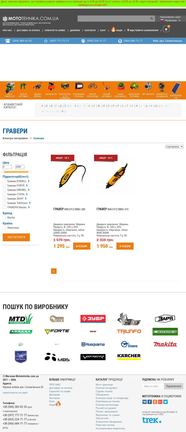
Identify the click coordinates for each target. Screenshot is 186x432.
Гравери (38, 138)
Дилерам (75, 30)
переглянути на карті (15, 392)
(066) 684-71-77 (133, 40)
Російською (171, 20)
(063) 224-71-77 (96, 40)
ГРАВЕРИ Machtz (17, 207)
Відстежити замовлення (143, 30)
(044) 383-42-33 (22, 40)
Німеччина (13, 227)
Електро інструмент (15, 138)
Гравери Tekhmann (17, 203)
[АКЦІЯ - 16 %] (116, 175)
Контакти (90, 30)
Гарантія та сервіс (55, 30)
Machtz (11, 217)
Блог (103, 30)
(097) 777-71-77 (59, 40)
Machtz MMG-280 (69, 209)
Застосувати (16, 237)
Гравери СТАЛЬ (16, 194)
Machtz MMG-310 (112, 209)
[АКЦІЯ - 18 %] (72, 175)
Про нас (7, 30)
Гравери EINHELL (17, 181)
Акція (119, 30)
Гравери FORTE (16, 185)
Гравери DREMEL (17, 190)
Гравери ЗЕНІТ (15, 198)
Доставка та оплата (28, 30)
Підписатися (173, 386)
